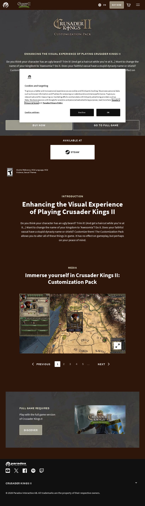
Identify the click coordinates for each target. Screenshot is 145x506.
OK (108, 112)
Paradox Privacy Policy (53, 103)
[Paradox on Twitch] (41, 471)
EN (104, 5)
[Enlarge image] (117, 345)
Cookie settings (32, 112)
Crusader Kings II (19, 483)
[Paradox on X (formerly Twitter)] (16, 471)
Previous (43, 364)
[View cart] (128, 5)
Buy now (116, 5)
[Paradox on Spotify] (33, 471)
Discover (31, 430)
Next (101, 364)
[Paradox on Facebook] (25, 471)
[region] (72, 95)
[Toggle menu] (138, 5)
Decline (81, 112)
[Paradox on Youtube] (8, 471)
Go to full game (106, 125)
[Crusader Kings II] (136, 483)
